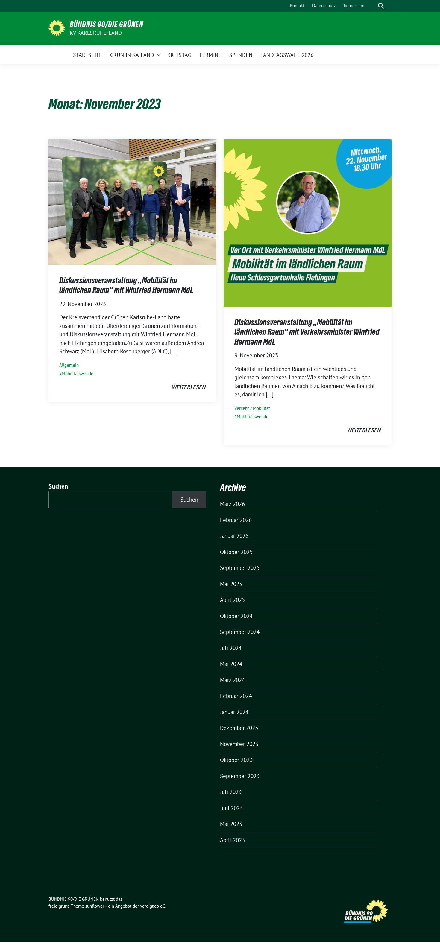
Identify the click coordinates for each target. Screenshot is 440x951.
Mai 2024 (231, 663)
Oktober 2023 (236, 759)
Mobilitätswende (77, 373)
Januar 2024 (234, 712)
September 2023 (240, 776)
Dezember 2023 (239, 727)
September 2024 (240, 631)
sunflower (94, 906)
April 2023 (232, 840)
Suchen (58, 486)
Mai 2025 (231, 584)
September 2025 (240, 567)
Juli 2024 (231, 648)
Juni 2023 (231, 808)
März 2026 (232, 503)
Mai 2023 (231, 823)
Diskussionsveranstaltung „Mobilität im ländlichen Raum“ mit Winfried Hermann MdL (126, 285)
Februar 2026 (236, 520)
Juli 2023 (231, 791)
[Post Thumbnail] (132, 201)
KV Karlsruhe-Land (96, 32)
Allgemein (69, 365)
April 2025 (232, 599)
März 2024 (232, 680)
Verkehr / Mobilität (252, 408)
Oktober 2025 (236, 552)
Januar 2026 (234, 535)
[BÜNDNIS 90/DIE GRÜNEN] (56, 27)
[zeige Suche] (381, 6)
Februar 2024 (236, 695)
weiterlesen (189, 387)
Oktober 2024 (236, 616)
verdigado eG (152, 906)
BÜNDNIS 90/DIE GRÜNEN (106, 24)
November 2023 (239, 744)
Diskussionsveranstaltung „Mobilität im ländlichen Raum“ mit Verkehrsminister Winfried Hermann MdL (307, 331)
